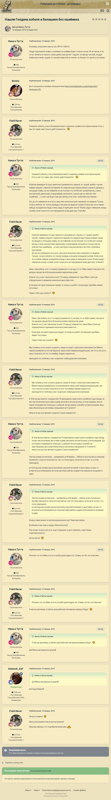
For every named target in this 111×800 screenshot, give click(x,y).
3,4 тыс (17, 144)
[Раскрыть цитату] (33, 168)
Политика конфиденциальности (56, 790)
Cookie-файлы (79, 790)
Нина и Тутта (24, 27)
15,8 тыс (17, 692)
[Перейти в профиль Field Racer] (16, 130)
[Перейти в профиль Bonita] (16, 90)
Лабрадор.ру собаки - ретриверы (60, 3)
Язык (27, 790)
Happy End (32, 30)
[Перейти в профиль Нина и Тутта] (8, 29)
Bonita (15, 80)
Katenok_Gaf (15, 668)
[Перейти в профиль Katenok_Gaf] (16, 678)
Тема (36, 790)
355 (17, 65)
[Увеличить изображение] (68, 129)
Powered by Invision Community (55, 796)
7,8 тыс (17, 104)
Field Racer (15, 120)
